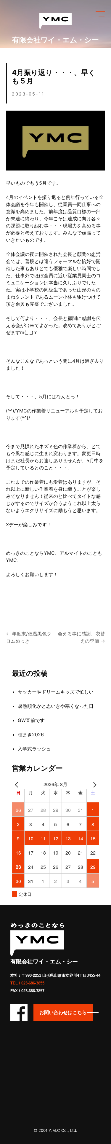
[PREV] (17, 784)
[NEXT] (93, 784)
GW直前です (31, 720)
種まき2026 (31, 734)
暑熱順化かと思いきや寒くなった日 (56, 706)
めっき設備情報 (49, 57)
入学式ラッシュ (34, 749)
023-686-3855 (32, 983)
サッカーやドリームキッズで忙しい (56, 692)
